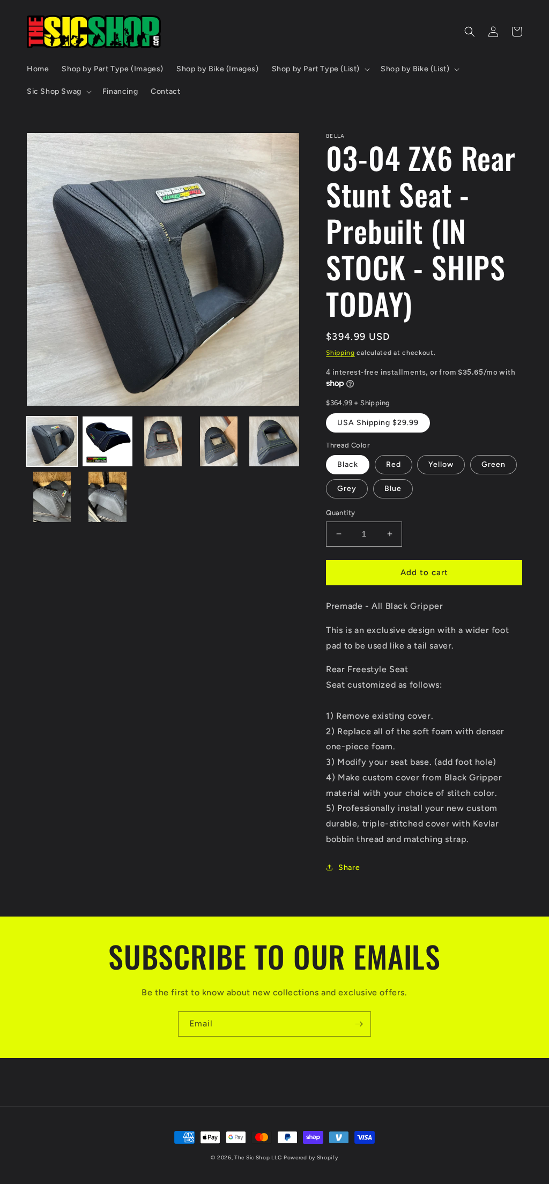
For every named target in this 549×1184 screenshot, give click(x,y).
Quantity (340, 513)
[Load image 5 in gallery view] (274, 441)
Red (393, 464)
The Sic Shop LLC (257, 1157)
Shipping (340, 352)
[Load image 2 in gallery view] (108, 441)
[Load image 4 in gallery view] (219, 441)
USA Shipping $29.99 (378, 422)
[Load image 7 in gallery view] (108, 497)
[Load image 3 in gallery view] (163, 441)
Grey (347, 488)
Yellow (441, 464)
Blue (393, 488)
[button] (319, 69)
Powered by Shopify (311, 1157)
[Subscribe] (358, 1024)
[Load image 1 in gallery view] (52, 441)
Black (347, 464)
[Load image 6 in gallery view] (52, 497)
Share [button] (349, 867)
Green (493, 464)
